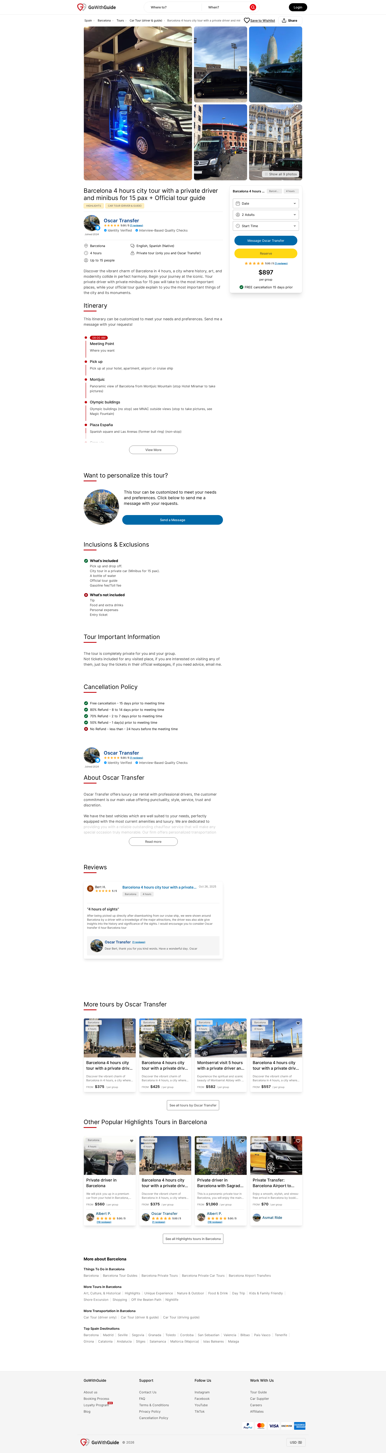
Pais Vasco (262, 1335)
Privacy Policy (150, 1411)
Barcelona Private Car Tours (203, 1275)
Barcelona (104, 20)
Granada (154, 1335)
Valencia (230, 1335)
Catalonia (105, 1341)
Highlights (132, 1293)
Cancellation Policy (153, 1418)
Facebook (202, 1399)
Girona (89, 1341)
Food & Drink (218, 1293)
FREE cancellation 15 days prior (269, 287)
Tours (120, 20)
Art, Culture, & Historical (102, 1293)
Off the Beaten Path (146, 1300)
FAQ (142, 1399)
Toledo (170, 1335)
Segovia (138, 1335)
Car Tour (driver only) (100, 1317)
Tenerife (281, 1335)
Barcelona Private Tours (160, 1275)
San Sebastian (208, 1335)
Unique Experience (158, 1293)
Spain (88, 20)
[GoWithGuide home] (96, 7)
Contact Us (147, 1392)
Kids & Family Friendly (266, 1293)
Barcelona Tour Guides (120, 1275)
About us (90, 1392)
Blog (87, 1411)
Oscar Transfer (121, 220)
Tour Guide (258, 1392)
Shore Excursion (96, 1300)
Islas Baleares (213, 1341)
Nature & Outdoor (190, 1293)
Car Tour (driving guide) (181, 1317)
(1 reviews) (138, 942)
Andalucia (124, 1341)
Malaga (233, 1341)
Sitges (140, 1341)
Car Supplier (259, 1399)
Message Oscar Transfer (265, 241)
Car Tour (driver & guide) (146, 20)
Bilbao (245, 1335)
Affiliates (257, 1411)
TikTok (200, 1411)
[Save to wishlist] (131, 1023)
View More (153, 450)
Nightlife (171, 1300)
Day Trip (238, 1293)
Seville (123, 1335)
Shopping (120, 1300)
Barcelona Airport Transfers (250, 1275)
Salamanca (158, 1341)
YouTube (201, 1405)
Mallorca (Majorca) (184, 1341)
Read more (153, 842)
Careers (256, 1405)
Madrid (108, 1335)
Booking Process (96, 1399)
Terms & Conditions (154, 1405)
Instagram (202, 1392)
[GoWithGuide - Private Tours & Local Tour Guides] (92, 223)
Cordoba (187, 1335)
